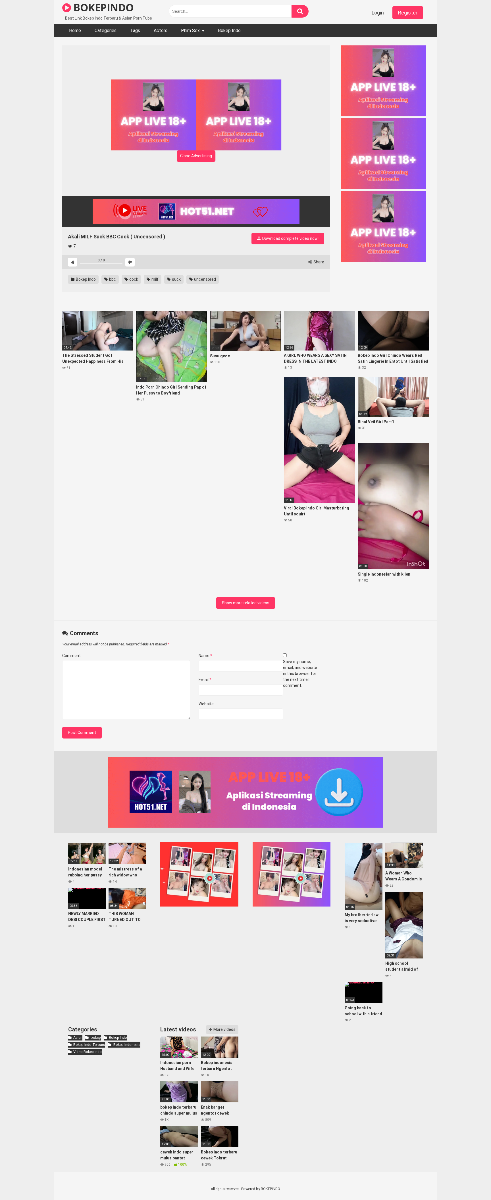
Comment (71, 655)
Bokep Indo (229, 30)
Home (75, 30)
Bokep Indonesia (126, 1044)
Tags (135, 30)
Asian (77, 1037)
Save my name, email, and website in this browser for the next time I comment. (300, 673)
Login (378, 13)
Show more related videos (245, 603)
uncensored (204, 279)
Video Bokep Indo (87, 1052)
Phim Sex (190, 30)
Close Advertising (196, 156)
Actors (160, 30)
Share (318, 262)
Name (205, 655)
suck (176, 279)
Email (205, 679)
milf (155, 279)
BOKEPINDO (102, 7)
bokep (96, 1037)
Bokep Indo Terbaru (89, 1044)
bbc (112, 279)
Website (206, 704)
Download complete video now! (290, 238)
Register (407, 13)
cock (133, 279)
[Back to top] (472, 1183)
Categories (105, 30)
